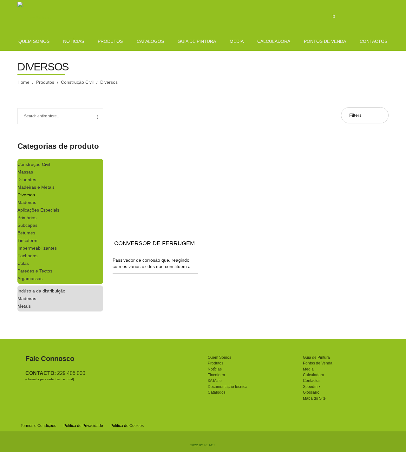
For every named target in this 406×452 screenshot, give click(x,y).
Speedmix (311, 386)
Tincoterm (27, 240)
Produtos (45, 82)
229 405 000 (71, 373)
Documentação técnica (227, 386)
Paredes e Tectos (34, 270)
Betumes (26, 232)
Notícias (215, 369)
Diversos (26, 194)
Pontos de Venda (317, 363)
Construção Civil (77, 82)
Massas (25, 171)
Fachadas (27, 255)
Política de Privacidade (83, 425)
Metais (24, 306)
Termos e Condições (38, 425)
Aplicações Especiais (38, 210)
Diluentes (26, 179)
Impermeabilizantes (37, 248)
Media (308, 369)
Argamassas (30, 278)
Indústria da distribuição (41, 290)
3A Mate (215, 380)
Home (23, 82)
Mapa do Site (314, 398)
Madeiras (26, 202)
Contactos (311, 380)
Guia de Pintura (316, 357)
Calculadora (313, 375)
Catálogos (217, 392)
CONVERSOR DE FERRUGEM (154, 243)
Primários (26, 217)
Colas (23, 263)
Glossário (311, 392)
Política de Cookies (127, 425)
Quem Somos (219, 357)
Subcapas (27, 225)
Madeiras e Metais (36, 187)
